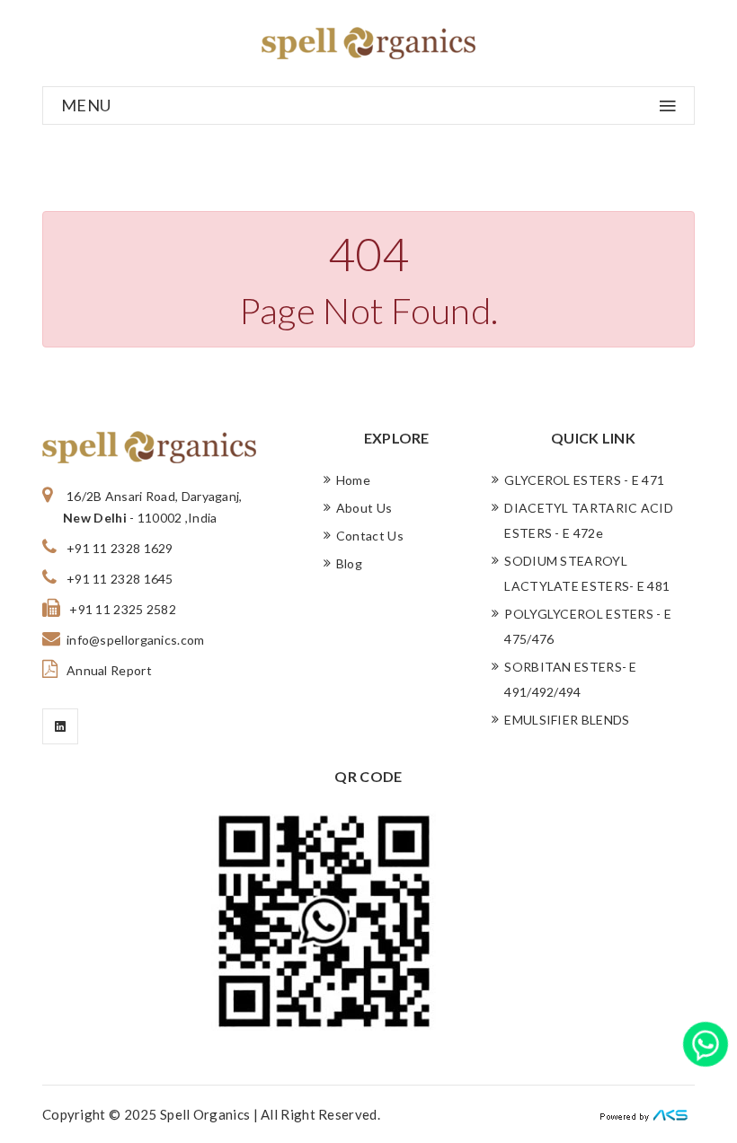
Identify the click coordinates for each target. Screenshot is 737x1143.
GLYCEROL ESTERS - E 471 (584, 480)
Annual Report (109, 670)
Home (353, 480)
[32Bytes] (647, 1114)
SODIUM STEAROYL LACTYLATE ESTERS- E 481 (587, 573)
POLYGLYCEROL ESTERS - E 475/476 (587, 626)
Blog (349, 563)
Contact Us (370, 535)
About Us (364, 507)
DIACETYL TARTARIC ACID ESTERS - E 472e (588, 520)
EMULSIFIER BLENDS (566, 719)
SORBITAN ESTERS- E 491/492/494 (570, 679)
